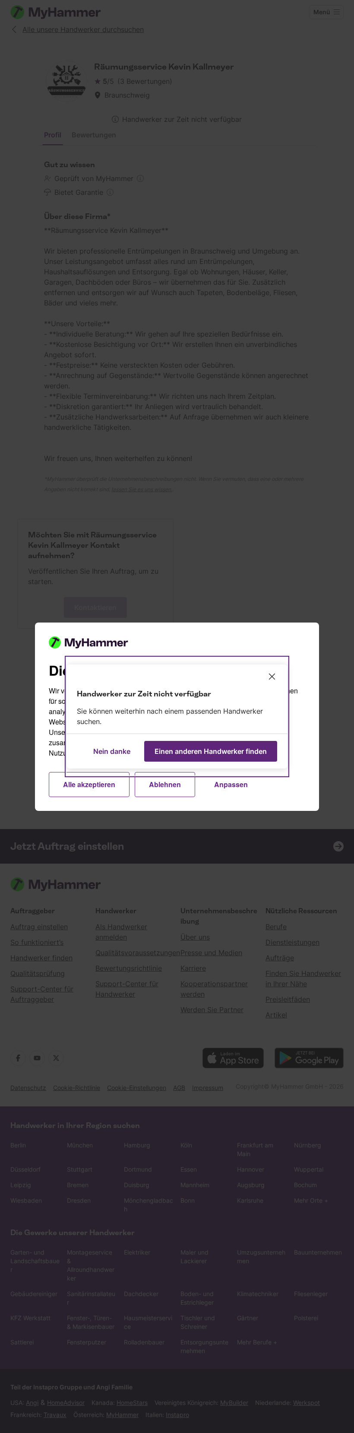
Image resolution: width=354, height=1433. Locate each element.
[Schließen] (272, 676)
